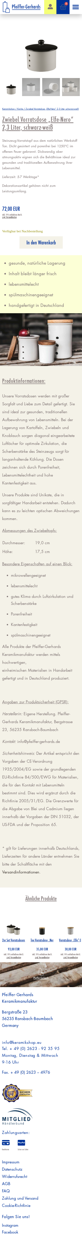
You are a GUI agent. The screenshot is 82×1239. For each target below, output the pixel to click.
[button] (75, 7)
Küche (20, 108)
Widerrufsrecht (14, 1176)
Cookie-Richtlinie (16, 1205)
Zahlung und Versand (20, 1198)
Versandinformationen (20, 872)
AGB (6, 1183)
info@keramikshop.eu (21, 1042)
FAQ (6, 1191)
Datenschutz (12, 1169)
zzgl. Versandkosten (9, 217)
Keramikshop (8, 108)
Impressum (10, 1161)
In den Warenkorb (41, 242)
